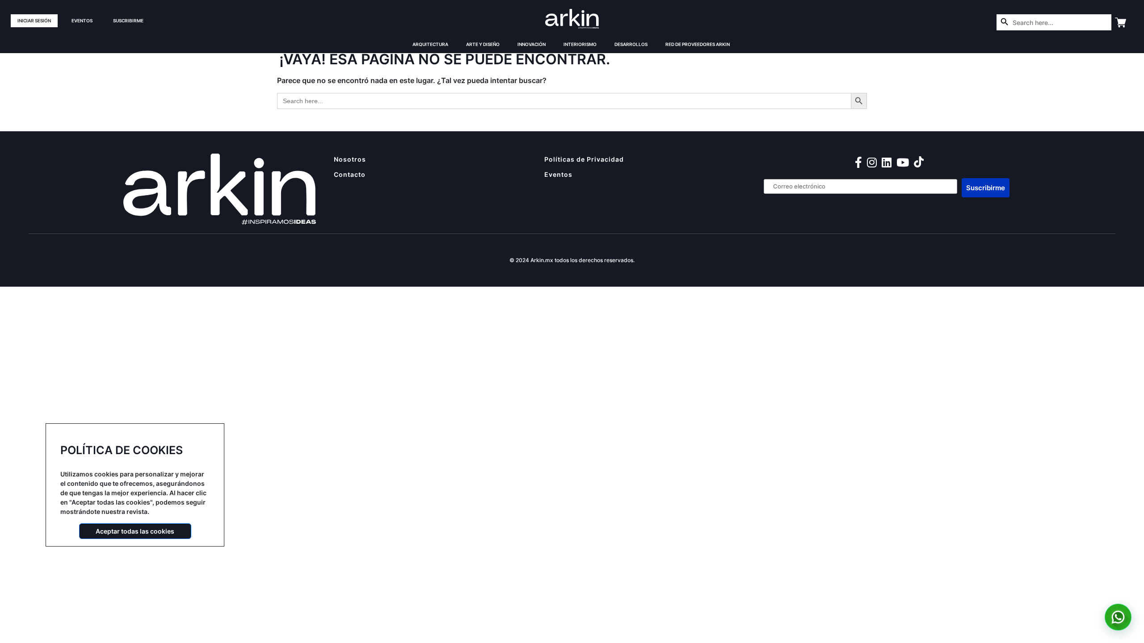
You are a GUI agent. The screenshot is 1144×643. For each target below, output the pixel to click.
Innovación (531, 44)
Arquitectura (430, 44)
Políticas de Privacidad (584, 159)
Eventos (82, 20)
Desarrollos (631, 44)
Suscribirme (128, 20)
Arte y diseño (483, 44)
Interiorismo (580, 44)
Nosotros (350, 159)
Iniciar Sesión (34, 20)
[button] (1118, 617)
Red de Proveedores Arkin (697, 44)
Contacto (350, 174)
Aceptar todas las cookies (135, 531)
